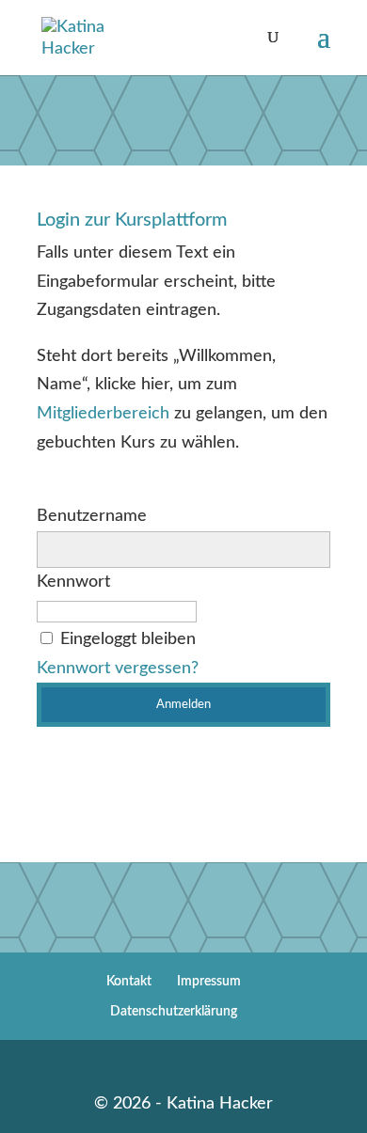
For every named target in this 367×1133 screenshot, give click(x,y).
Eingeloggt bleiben (128, 639)
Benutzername (92, 516)
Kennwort (73, 582)
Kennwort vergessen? (118, 668)
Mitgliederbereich (103, 413)
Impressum (209, 981)
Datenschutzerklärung (173, 1011)
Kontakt (129, 981)
